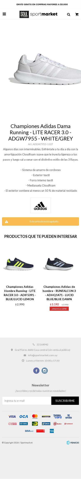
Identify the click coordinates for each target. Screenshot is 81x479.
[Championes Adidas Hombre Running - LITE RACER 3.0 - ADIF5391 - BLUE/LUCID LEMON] (19, 264)
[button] (68, 14)
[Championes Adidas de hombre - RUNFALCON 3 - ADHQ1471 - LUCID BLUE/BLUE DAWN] (59, 264)
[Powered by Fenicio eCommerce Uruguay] (72, 442)
